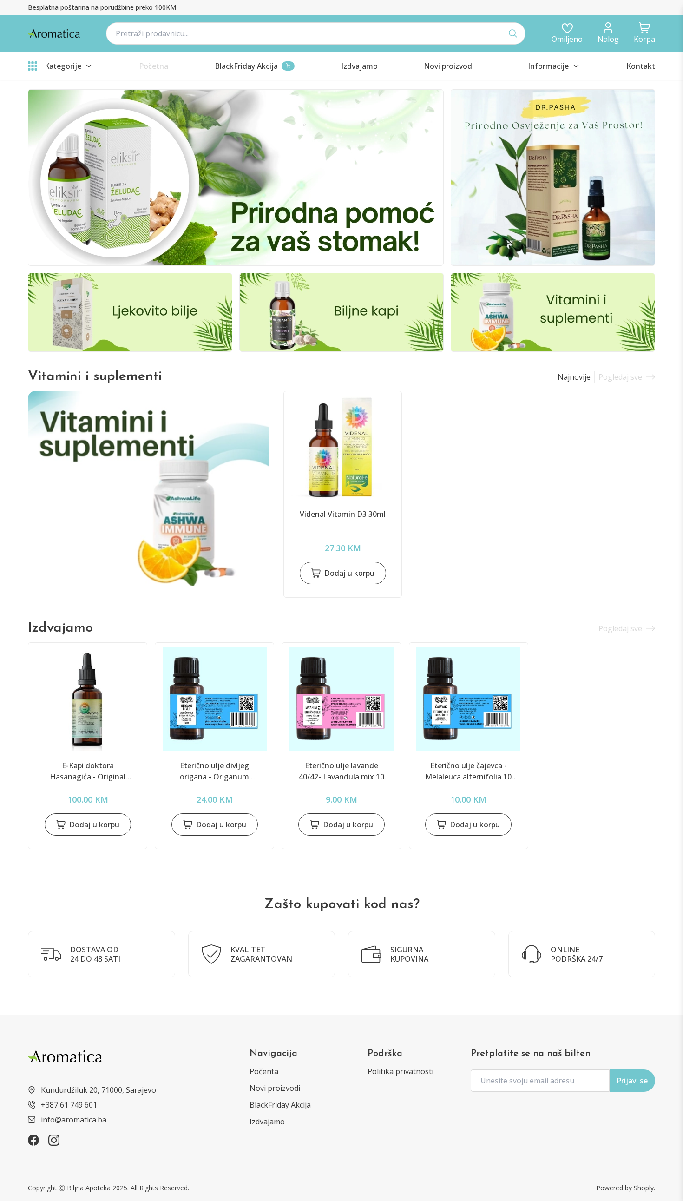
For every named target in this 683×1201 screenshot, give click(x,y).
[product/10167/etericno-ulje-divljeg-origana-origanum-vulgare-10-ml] (214, 698)
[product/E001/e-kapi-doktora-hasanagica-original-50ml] (87, 698)
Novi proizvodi (275, 1088)
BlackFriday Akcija (280, 1105)
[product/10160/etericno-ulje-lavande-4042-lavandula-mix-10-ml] (341, 698)
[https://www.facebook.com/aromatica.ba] (33, 1140)
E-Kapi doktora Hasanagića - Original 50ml (87, 771)
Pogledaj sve (620, 377)
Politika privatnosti (400, 1071)
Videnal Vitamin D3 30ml (343, 514)
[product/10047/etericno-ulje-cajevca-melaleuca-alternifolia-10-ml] (468, 698)
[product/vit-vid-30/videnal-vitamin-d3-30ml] (342, 447)
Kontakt (640, 66)
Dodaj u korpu (349, 573)
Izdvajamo (267, 1121)
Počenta (264, 1071)
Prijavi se (632, 1081)
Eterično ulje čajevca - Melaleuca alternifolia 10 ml (468, 771)
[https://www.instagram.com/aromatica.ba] (53, 1140)
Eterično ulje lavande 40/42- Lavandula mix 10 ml (341, 771)
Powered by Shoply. (625, 1187)
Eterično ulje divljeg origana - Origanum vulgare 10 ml (214, 771)
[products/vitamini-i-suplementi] (148, 488)
